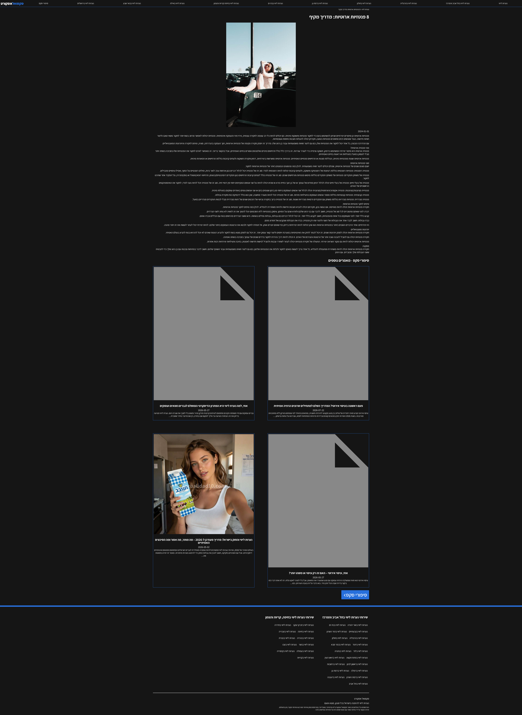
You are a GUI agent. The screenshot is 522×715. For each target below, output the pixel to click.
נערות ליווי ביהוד (360, 644)
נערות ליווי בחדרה (282, 625)
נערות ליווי (503, 3)
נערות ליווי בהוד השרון (337, 631)
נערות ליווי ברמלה (359, 670)
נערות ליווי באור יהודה (358, 625)
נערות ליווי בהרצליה (408, 3)
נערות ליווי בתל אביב (358, 683)
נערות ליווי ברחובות (336, 664)
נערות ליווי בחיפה (306, 631)
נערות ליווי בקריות (305, 657)
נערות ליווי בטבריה (287, 631)
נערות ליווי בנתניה (343, 651)
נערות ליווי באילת (177, 3)
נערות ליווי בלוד (360, 651)
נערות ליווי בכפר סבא (341, 644)
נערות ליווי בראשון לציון (357, 664)
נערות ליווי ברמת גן (320, 3)
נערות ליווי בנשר (306, 644)
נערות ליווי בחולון (364, 3)
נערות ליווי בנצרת (287, 638)
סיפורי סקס (43, 3)
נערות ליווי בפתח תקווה (357, 657)
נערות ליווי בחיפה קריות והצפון (226, 3)
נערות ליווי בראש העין (334, 657)
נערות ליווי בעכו (289, 644)
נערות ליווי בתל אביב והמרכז (458, 3)
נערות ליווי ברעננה (335, 677)
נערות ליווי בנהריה (305, 638)
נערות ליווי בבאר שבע (132, 3)
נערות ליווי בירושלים (85, 3)
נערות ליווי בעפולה (305, 651)
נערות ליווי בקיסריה (286, 651)
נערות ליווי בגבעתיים (358, 631)
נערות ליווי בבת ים (275, 3)
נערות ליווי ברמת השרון (357, 677)
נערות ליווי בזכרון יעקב (303, 625)
